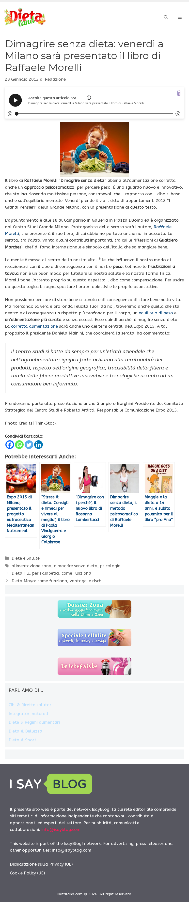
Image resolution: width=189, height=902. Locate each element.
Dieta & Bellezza (25, 731)
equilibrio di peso (156, 312)
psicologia (110, 565)
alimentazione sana (31, 565)
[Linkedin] (38, 444)
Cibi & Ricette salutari (30, 704)
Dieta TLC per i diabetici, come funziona (51, 573)
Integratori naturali (28, 713)
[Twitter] (29, 444)
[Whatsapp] (19, 444)
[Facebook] (9, 444)
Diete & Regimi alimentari (34, 722)
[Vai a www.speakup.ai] (178, 93)
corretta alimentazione (34, 326)
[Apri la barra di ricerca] (166, 17)
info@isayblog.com (60, 829)
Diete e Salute (26, 558)
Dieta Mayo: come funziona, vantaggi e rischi (57, 580)
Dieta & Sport (22, 739)
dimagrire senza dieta (75, 565)
